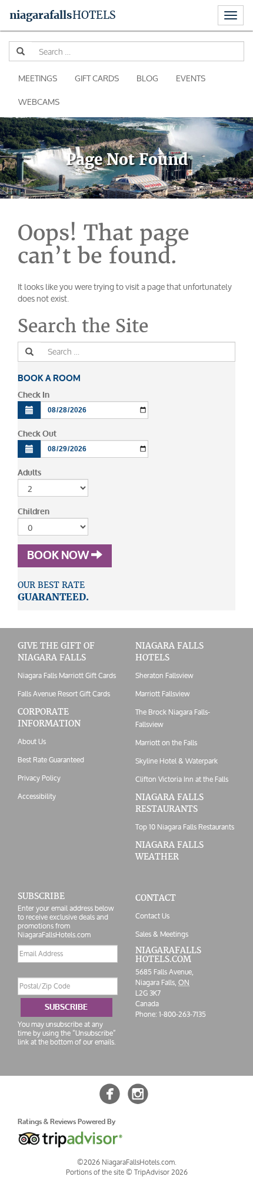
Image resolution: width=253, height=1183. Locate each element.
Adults (29, 472)
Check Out (37, 434)
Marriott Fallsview (162, 693)
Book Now (59, 555)
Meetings (37, 78)
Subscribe (66, 1007)
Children (33, 511)
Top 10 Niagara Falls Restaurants (184, 826)
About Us (32, 741)
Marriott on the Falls (166, 742)
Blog (147, 78)
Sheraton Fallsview (164, 675)
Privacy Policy (39, 778)
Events (190, 78)
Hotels (62, 15)
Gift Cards (97, 78)
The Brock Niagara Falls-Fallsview (172, 718)
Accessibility (37, 796)
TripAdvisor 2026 (161, 1172)
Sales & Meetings (161, 934)
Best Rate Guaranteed (51, 759)
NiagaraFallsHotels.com (168, 954)
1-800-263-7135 (182, 1014)
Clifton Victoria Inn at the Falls (181, 779)
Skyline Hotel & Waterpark (176, 761)
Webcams (38, 101)
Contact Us (152, 915)
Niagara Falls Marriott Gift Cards (67, 675)
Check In (33, 395)
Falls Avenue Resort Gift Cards (64, 693)
